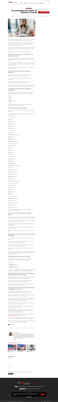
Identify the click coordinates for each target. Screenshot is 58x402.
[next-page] (9, 353)
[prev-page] (8, 353)
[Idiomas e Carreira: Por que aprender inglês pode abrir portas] (31, 347)
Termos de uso (48, 401)
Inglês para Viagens (32, 386)
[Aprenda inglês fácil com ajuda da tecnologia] (12, 347)
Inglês (27, 8)
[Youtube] (49, 1)
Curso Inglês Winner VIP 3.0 (12, 315)
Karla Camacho (29, 14)
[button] (49, 3)
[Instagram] (45, 1)
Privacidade (44, 401)
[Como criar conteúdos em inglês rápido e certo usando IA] (21, 347)
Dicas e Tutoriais (30, 8)
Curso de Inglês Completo (39, 386)
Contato (42, 401)
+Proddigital (29, 397)
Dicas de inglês (12, 324)
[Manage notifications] (1, 400)
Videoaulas (22, 386)
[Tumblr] (46, 1)
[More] (47, 16)
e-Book (25, 386)
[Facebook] (44, 1)
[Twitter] (48, 1)
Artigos (19, 386)
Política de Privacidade (32, 393)
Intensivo (28, 386)
